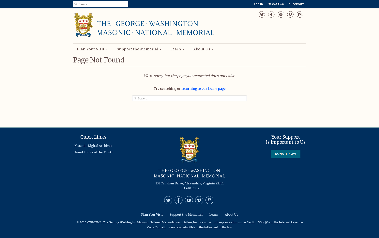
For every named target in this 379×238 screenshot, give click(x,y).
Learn (175, 49)
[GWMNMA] (144, 25)
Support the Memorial (137, 49)
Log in (258, 4)
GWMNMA (94, 222)
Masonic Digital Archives (93, 146)
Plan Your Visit (91, 49)
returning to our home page (203, 89)
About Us (201, 49)
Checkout (296, 4)
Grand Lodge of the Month (93, 152)
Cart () (277, 4)
